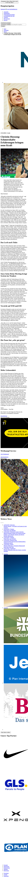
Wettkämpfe (7, 13)
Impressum (6, 866)
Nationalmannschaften (9, 14)
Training (6, 17)
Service (5, 20)
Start (5, 29)
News (5, 31)
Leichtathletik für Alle (9, 16)
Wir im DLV (7, 18)
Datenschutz (7, 868)
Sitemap (6, 869)
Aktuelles (6, 12)
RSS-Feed (6, 870)
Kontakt (6, 865)
